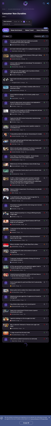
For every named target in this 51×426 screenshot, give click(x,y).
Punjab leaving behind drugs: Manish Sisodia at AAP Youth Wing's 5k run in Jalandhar (25, 221)
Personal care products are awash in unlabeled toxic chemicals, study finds (23, 394)
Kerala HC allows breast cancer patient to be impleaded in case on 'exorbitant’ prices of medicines (25, 103)
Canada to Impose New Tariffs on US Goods (21, 379)
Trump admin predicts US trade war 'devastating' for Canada (26, 134)
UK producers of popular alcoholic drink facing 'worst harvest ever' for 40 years (26, 205)
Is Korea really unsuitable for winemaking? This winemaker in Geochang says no (26, 63)
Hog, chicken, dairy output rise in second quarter (23, 304)
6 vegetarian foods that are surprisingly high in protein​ (24, 359)
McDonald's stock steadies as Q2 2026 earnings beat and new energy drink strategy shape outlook (26, 111)
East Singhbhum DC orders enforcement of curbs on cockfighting (23, 251)
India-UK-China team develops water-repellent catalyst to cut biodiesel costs (25, 126)
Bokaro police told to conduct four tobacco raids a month (25, 290)
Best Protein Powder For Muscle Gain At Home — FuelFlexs (25, 401)
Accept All (26, 423)
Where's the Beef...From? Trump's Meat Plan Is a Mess (24, 244)
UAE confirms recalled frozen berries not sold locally (23, 338)
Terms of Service (34, 419)
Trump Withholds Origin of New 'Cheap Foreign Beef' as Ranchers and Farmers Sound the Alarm (24, 197)
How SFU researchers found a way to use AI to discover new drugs (25, 170)
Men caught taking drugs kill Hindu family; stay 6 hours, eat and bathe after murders (25, 141)
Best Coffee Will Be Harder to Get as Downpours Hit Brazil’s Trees (25, 345)
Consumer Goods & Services (14, 9)
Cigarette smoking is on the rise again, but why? (22, 318)
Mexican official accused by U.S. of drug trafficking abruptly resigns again (25, 213)
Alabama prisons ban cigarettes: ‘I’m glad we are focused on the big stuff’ (25, 297)
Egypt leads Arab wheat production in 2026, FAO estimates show (25, 79)
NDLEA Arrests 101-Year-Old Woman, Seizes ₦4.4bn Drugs (25, 164)
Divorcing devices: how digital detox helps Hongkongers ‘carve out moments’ (24, 386)
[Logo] (25, 3)
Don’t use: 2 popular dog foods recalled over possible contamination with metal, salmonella (24, 41)
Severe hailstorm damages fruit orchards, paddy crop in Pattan (24, 95)
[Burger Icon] (3, 3)
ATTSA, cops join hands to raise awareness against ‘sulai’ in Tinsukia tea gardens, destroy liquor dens (25, 267)
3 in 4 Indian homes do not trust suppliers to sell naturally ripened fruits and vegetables (25, 372)
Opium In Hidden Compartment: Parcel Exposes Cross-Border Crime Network (26, 189)
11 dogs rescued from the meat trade (20, 332)
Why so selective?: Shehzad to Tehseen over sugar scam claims (24, 325)
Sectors (3, 9)
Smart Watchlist (42, 30)
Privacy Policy (44, 419)
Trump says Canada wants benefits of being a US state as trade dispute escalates (25, 259)
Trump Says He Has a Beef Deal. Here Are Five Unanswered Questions (25, 229)
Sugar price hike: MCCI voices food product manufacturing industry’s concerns (25, 119)
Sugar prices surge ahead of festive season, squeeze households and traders (24, 311)
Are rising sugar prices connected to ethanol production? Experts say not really (25, 237)
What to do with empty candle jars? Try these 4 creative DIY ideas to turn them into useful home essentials (25, 148)
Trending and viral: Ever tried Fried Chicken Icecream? (24, 353)
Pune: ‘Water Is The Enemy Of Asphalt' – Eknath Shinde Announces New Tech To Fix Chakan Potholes (24, 156)
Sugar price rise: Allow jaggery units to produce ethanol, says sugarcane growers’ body (24, 71)
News (6, 30)
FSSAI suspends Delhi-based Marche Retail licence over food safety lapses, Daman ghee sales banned (25, 408)
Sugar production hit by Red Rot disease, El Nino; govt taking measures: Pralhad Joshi (26, 55)
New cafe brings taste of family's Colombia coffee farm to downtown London (25, 87)
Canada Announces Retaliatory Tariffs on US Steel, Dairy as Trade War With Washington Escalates (25, 275)
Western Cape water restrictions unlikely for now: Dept (24, 365)
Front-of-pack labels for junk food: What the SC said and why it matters (26, 282)
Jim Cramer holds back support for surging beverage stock (25, 49)
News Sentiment (16, 30)
